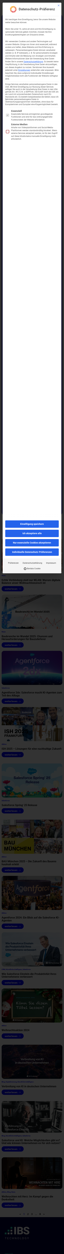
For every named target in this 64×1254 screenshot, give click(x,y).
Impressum (51, 563)
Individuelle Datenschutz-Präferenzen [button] (32, 552)
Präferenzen (13, 563)
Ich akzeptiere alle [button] (32, 533)
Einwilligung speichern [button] (32, 524)
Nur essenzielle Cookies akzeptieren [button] (32, 542)
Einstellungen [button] (24, 70)
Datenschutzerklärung (33, 61)
